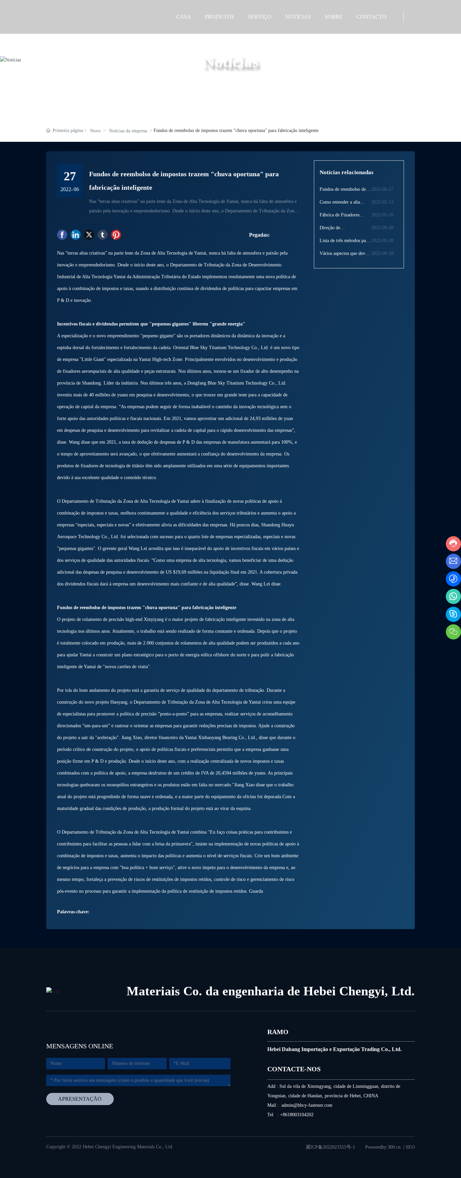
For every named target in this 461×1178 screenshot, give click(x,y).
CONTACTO (371, 17)
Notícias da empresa (128, 130)
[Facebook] (62, 235)
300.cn (394, 1147)
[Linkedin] (76, 235)
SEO (410, 1147)
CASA (183, 17)
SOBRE (334, 17)
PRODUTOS (219, 17)
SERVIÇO (259, 17)
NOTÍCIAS (298, 17)
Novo (95, 130)
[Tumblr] (103, 235)
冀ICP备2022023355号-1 (330, 1147)
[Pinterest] (116, 235)
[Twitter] (89, 235)
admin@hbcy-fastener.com (306, 1105)
